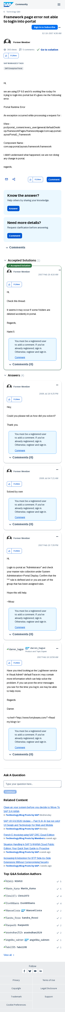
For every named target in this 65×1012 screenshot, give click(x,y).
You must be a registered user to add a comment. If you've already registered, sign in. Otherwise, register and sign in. (30, 346)
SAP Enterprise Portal (13, 68)
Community (21, 4)
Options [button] (59, 27)
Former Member (21, 42)
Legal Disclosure (49, 988)
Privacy (16, 980)
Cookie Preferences (16, 1005)
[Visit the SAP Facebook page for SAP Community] (24, 971)
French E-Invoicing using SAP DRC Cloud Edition (29, 835)
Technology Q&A (13, 12)
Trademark (16, 996)
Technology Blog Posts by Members (25, 838)
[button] (6, 55)
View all (8, 955)
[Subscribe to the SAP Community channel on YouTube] (35, 971)
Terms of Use (48, 980)
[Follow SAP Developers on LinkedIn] (40, 971)
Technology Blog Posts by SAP (22, 815)
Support (49, 996)
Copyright (16, 988)
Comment (54, 179)
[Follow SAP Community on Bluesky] (30, 971)
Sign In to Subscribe (44, 27)
